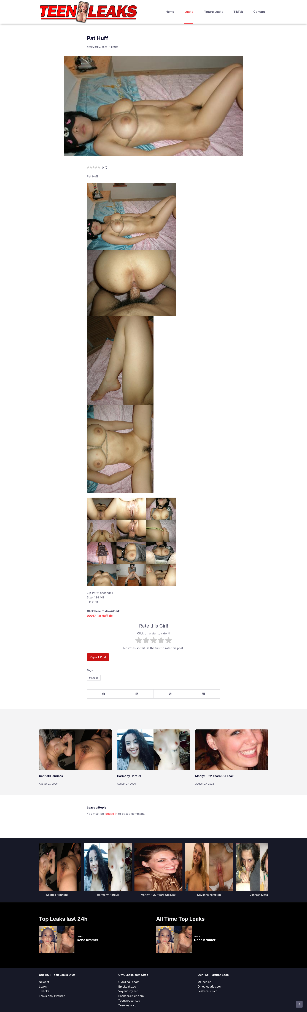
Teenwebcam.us (129, 1000)
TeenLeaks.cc (127, 1005)
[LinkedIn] (203, 694)
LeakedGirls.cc (207, 991)
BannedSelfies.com (131, 996)
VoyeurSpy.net (128, 991)
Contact (259, 11)
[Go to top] (299, 1004)
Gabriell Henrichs (51, 776)
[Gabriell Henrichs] (75, 749)
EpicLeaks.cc (127, 986)
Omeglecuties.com (210, 986)
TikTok (238, 11)
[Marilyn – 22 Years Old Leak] (231, 749)
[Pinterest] (170, 694)
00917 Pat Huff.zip (100, 615)
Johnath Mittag (257, 894)
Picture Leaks (213, 11)
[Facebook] (103, 694)
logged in (111, 813)
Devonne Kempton (207, 894)
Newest (44, 982)
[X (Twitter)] (137, 694)
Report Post (98, 657)
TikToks (44, 991)
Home (170, 11)
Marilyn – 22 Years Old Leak (214, 776)
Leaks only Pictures (52, 996)
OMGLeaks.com (128, 982)
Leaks (188, 11)
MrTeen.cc (204, 982)
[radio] (138, 641)
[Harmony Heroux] (153, 749)
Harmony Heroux (129, 776)
